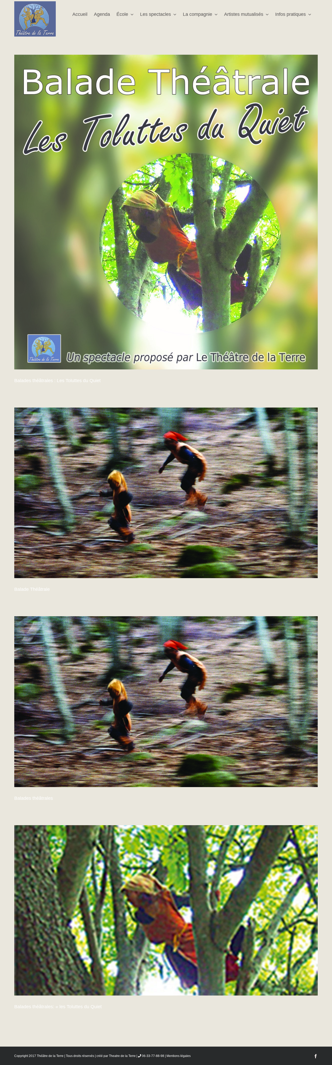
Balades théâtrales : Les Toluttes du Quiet (57, 380)
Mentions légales (179, 1056)
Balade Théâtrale (32, 589)
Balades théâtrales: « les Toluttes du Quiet (58, 1006)
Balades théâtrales (33, 798)
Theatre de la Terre (122, 1056)
